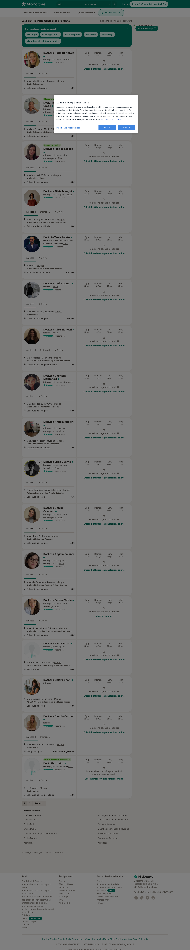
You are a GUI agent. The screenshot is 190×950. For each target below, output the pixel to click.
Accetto (126, 127)
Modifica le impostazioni (68, 128)
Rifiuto (107, 127)
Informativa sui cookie (111, 119)
